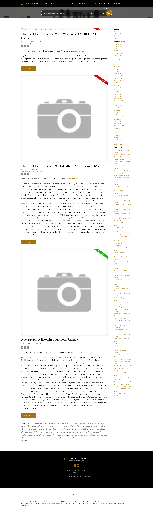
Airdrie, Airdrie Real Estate (45, 423)
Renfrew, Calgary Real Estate (78, 434)
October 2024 (118, 78)
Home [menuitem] (74, 3)
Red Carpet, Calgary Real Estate (53, 434)
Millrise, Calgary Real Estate (30, 432)
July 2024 (117, 85)
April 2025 (117, 67)
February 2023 (118, 117)
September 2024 (119, 80)
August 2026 (118, 46)
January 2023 (118, 119)
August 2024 (118, 82)
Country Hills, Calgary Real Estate (63, 426)
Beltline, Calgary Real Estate (122, 170)
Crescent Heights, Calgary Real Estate (36, 43)
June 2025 (117, 62)
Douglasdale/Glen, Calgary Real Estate (52, 428)
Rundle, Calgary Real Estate (29, 435)
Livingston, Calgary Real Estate (62, 431)
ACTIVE (104, 8)
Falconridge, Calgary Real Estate (65, 429)
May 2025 (117, 64)
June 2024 (117, 87)
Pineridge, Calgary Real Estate (27, 434)
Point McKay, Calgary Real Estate (40, 434)
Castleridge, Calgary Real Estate (52, 425)
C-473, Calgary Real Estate (29, 425)
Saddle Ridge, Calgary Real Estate (42, 435)
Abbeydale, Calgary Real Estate (33, 423)
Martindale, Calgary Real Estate (88, 431)
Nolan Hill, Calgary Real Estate (42, 432)
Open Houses (118, 36)
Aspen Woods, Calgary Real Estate (92, 423)
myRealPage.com (79, 494)
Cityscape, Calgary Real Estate (78, 425)
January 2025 (118, 71)
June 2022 (117, 132)
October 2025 (118, 58)
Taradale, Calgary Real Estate (123, 382)
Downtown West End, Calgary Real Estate (99, 428)
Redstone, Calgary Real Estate (66, 434)
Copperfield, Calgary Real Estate (90, 425)
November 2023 (119, 98)
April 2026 (117, 51)
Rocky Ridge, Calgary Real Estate (91, 434)
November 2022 (119, 123)
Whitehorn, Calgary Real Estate (73, 437)
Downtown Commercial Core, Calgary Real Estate (80, 428)
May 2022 (117, 135)
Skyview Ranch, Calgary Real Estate (81, 435)
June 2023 (117, 110)
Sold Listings (117, 38)
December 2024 (119, 73)
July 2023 (117, 108)
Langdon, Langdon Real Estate (49, 431)
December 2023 (119, 96)
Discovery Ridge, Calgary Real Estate (36, 428)
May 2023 (117, 112)
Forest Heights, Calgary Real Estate (79, 429)
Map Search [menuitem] (117, 3)
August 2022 (118, 128)
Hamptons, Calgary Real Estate (93, 429)
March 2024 (118, 92)
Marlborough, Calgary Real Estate (75, 431)
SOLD (110, 8)
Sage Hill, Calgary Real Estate (55, 435)
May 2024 (117, 89)
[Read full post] (64, 30)
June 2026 (117, 48)
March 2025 (118, 69)
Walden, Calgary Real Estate (46, 437)
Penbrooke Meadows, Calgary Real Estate (96, 432)
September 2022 (119, 126)
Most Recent (118, 44)
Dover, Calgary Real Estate (65, 428)
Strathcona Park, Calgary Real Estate (96, 435)
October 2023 (118, 101)
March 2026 (118, 53)
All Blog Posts (118, 31)
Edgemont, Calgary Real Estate (34, 171)
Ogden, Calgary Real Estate (67, 432)
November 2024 (119, 76)
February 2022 (118, 142)
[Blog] (78, 465)
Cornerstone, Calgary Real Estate (32, 426)
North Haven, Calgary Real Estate (55, 432)
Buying (81, 3)
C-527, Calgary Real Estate (40, 425)
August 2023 (118, 105)
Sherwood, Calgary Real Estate (67, 435)
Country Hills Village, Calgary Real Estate (48, 426)
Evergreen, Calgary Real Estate (52, 429)
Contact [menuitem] (127, 3)
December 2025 (119, 55)
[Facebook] (75, 465)
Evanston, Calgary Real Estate (40, 429)
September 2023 (119, 103)
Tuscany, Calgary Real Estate (35, 437)
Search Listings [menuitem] (104, 3)
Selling (91, 3)
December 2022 (119, 121)
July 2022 (117, 130)
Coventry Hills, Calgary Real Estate (78, 426)
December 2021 (119, 144)
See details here (78, 51)
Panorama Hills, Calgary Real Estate (80, 432)
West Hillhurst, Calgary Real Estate (60, 437)
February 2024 (118, 94)
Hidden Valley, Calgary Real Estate (36, 431)
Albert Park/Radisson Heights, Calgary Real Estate (61, 423)
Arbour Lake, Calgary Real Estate (78, 423)
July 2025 (117, 60)
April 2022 (117, 137)
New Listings (118, 33)
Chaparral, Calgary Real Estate (65, 425)
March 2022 (118, 139)
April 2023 (117, 114)
